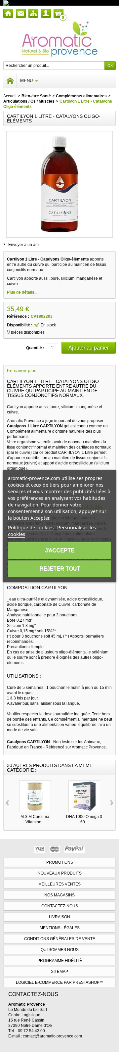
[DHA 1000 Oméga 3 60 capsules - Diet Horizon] (84, 796)
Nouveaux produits (60, 873)
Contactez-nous (59, 906)
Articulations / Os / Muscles (29, 101)
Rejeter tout (59, 568)
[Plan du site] (33, 13)
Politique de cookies (31, 527)
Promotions (59, 862)
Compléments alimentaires (81, 96)
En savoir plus (21, 370)
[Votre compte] (46, 13)
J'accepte (59, 550)
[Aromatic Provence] (59, 39)
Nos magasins (59, 895)
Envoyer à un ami (24, 244)
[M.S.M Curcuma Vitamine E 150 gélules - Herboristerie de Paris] (35, 796)
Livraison (59, 917)
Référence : (18, 316)
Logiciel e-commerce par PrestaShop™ (59, 982)
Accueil (10, 96)
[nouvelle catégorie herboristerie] (34, 2)
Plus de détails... (22, 292)
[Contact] (20, 13)
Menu (26, 80)
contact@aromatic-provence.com (52, 1036)
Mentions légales (60, 928)
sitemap (59, 971)
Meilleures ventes (59, 884)
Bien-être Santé (36, 96)
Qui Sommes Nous (60, 949)
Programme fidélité (59, 960)
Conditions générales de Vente (59, 938)
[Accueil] (8, 13)
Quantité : (35, 348)
